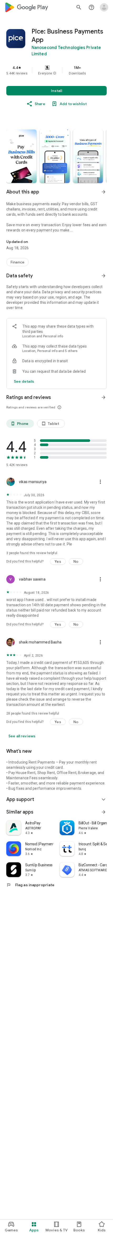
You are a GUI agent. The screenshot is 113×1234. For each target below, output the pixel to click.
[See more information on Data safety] (103, 275)
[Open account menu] (104, 7)
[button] (54, 73)
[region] (56, 70)
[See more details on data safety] (24, 381)
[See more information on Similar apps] (103, 812)
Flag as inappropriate (30, 885)
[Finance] (17, 262)
